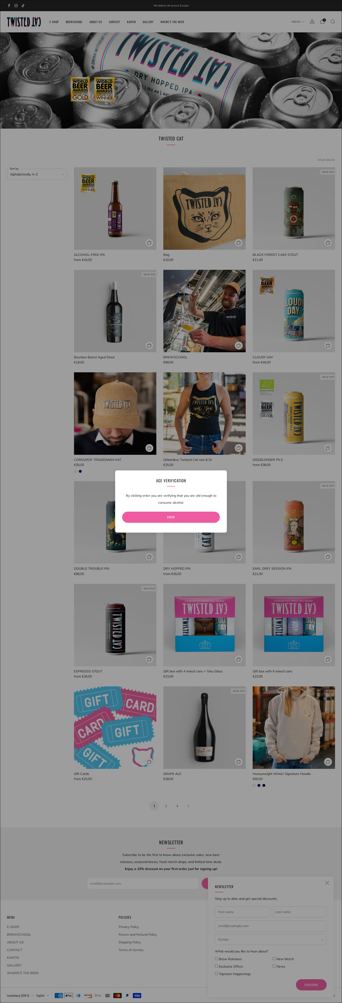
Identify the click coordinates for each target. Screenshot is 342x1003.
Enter (171, 517)
